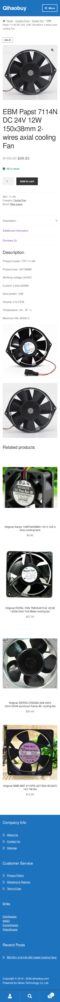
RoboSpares (10, 929)
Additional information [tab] (15, 230)
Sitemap (12, 848)
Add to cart (27, 181)
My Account (10, 996)
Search (30, 996)
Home (10, 20)
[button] (52, 50)
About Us (12, 835)
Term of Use (14, 888)
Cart (46, 993)
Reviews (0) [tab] (10, 240)
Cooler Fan (38, 20)
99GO (6, 921)
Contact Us (13, 841)
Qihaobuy (14, 8)
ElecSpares (9, 916)
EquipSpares (10, 925)
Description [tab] (9, 221)
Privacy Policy (15, 875)
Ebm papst (16, 204)
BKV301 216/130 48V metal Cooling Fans (31, 957)
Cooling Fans (23, 20)
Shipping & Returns (18, 882)
